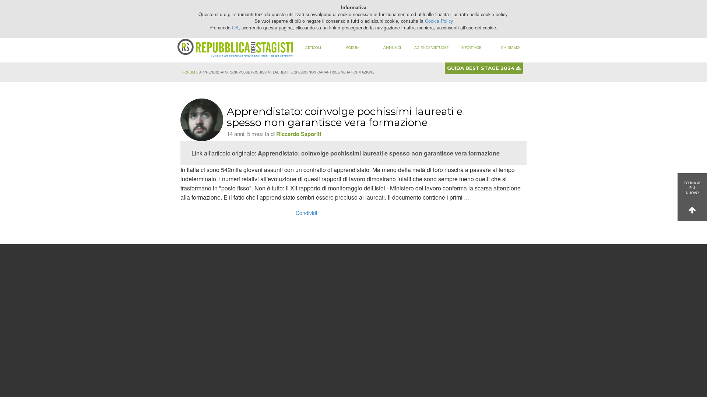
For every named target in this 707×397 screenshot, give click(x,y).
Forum (352, 48)
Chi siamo (510, 48)
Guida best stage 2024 (481, 68)
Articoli (313, 48)
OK (235, 27)
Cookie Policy (439, 21)
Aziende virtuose (431, 48)
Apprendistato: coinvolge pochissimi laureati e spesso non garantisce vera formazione (379, 153)
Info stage (471, 48)
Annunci (392, 48)
